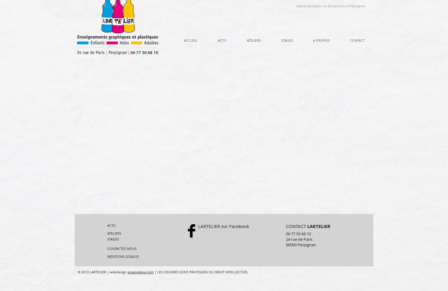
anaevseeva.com (141, 272)
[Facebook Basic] (191, 231)
